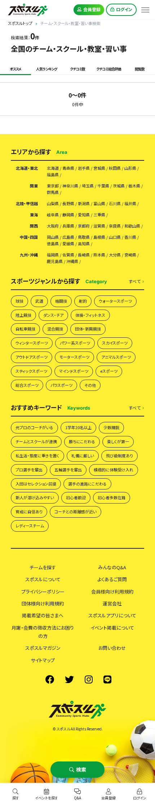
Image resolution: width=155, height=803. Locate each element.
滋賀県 (99, 226)
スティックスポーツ (31, 371)
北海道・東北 (27, 168)
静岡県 (68, 215)
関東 (34, 186)
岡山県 (53, 237)
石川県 (115, 204)
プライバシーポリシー (43, 591)
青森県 (68, 168)
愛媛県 (68, 244)
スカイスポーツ (115, 343)
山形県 (130, 168)
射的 (83, 301)
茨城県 (119, 186)
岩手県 (84, 168)
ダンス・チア (53, 315)
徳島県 (53, 244)
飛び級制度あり (119, 455)
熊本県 (99, 255)
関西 (34, 226)
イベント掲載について (112, 627)
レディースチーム (29, 525)
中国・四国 (29, 237)
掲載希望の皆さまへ (42, 615)
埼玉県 (88, 186)
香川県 (130, 237)
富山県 (99, 204)
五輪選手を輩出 (68, 469)
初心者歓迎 (76, 497)
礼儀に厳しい (82, 455)
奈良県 (115, 226)
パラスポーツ (61, 385)
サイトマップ (43, 660)
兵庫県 (68, 226)
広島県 (68, 237)
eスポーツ (109, 371)
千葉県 (103, 186)
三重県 (99, 215)
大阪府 (53, 226)
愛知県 (84, 215)
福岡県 (53, 255)
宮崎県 (130, 255)
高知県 (84, 244)
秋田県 (115, 168)
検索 (81, 769)
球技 (19, 301)
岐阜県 (53, 215)
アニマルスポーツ (116, 357)
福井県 (130, 204)
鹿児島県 (55, 261)
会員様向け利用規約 (112, 591)
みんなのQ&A (112, 567)
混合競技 (55, 329)
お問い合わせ (112, 647)
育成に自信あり (29, 511)
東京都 (53, 186)
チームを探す (43, 567)
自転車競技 (25, 329)
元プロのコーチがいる (34, 427)
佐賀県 (68, 255)
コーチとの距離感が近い (75, 511)
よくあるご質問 (112, 579)
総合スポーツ (27, 385)
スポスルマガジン (43, 647)
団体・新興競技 (88, 329)
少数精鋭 (111, 427)
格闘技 (61, 301)
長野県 (68, 204)
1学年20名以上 (78, 427)
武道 (39, 301)
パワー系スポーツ (75, 343)
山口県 (115, 237)
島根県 (99, 237)
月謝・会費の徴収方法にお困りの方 (43, 631)
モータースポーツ (74, 357)
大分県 (115, 255)
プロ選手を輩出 (29, 469)
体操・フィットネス (90, 315)
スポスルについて (43, 579)
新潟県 (84, 204)
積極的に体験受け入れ (113, 469)
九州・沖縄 (29, 255)
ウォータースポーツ (115, 301)
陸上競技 (23, 315)
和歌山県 (132, 226)
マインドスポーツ (73, 371)
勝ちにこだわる (82, 441)
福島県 (53, 175)
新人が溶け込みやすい (34, 497)
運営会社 (112, 603)
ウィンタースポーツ (31, 343)
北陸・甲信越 (27, 204)
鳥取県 (84, 237)
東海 (34, 215)
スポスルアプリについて (112, 615)
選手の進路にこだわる (87, 484)
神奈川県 (70, 186)
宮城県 (99, 168)
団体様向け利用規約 (43, 603)
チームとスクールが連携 (36, 441)
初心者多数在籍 (111, 497)
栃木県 (134, 186)
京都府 (84, 226)
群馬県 (53, 192)
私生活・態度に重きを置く (37, 455)
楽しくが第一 (118, 441)
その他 (90, 385)
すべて (135, 281)
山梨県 (53, 204)
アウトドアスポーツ (31, 357)
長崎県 (84, 255)
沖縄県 (72, 261)
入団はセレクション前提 (35, 484)
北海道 (53, 168)
